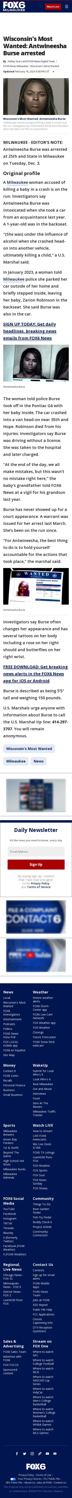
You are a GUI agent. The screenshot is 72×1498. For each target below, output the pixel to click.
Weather (40, 992)
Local (6, 998)
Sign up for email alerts (44, 1276)
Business (9, 1090)
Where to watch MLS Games (43, 1431)
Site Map (9, 1055)
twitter (24, 1453)
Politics (7, 1029)
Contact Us (43, 1264)
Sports (9, 1125)
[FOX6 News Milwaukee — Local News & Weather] (14, 6)
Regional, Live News (12, 1267)
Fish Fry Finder (42, 1217)
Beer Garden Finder (41, 1210)
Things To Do (42, 1204)
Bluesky (8, 1233)
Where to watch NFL (43, 1353)
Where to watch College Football (43, 1362)
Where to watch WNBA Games (43, 1422)
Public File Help (42, 1309)
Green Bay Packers (10, 1141)
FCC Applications (43, 1314)
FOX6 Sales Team (14, 1352)
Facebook (9, 1214)
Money (9, 1065)
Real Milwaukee (43, 1084)
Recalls (7, 1080)
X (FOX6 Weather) (14, 1254)
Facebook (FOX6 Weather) (14, 1247)
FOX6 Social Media (13, 1201)
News (39, 761)
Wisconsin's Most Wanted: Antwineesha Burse (34, 119)
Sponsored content (10, 1371)
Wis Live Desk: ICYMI (42, 1146)
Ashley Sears (15, 61)
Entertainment (12, 1019)
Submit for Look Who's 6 (43, 1072)
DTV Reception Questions (42, 1329)
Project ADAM (42, 1227)
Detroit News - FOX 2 (12, 1293)
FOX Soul (39, 1175)
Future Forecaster (44, 1037)
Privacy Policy (40, 883)
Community (43, 1198)
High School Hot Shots (13, 1162)
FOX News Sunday (39, 1181)
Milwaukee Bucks (14, 1169)
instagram (32, 1453)
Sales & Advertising (13, 1343)
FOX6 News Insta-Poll (10, 1035)
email (55, 1453)
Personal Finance (14, 1085)
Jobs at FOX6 (41, 1300)
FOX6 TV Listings (44, 1152)
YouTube (9, 1209)
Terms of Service (38, 887)
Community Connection (40, 1233)
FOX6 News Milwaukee (15, 66)
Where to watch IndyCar (43, 1390)
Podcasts (9, 1024)
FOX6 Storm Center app (41, 1008)
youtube (47, 1453)
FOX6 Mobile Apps (41, 1285)
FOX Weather (41, 1027)
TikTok (7, 1223)
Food (36, 1098)
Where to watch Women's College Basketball (44, 1412)
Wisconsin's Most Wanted (44, 66)
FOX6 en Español (14, 1050)
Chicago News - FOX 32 (13, 1276)
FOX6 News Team (40, 1293)
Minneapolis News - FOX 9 (12, 1285)
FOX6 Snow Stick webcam (44, 1043)
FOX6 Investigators (11, 1012)
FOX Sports (40, 1170)
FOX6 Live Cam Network (43, 1016)
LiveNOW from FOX (42, 1159)
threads (40, 1453)
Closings (38, 1032)
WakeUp (40, 1065)
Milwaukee (17, 182)
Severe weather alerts (43, 999)
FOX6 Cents (10, 1076)
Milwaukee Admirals (10, 1175)
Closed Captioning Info (43, 1321)
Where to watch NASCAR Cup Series (43, 1380)
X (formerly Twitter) (10, 1239)
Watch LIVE (43, 1125)
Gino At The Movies (40, 1105)
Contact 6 (9, 1071)
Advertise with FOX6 (12, 1358)
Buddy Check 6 (42, 1222)
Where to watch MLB (43, 1370)
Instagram (9, 1218)
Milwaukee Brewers (10, 1132)
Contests (38, 1270)
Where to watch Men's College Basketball (43, 1400)
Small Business (13, 1095)
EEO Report (40, 1305)
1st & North (11, 1148)
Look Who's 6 (42, 1079)
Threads (8, 1228)
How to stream (42, 1131)
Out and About (42, 1089)
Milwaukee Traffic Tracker (44, 1113)
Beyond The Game (11, 1154)
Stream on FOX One (42, 1343)
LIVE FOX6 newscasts (39, 1137)
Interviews (39, 1093)
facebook (17, 1453)
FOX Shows (40, 1188)
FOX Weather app (44, 1023)
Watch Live (53, 6)
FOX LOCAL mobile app (10, 1043)
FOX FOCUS (11, 1365)
